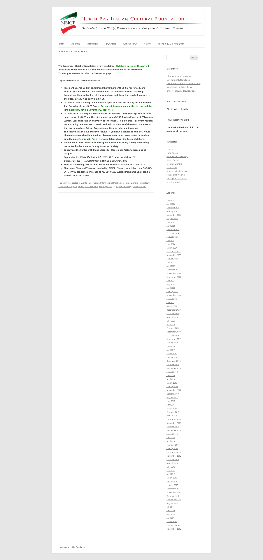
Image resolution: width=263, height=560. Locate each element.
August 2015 (172, 463)
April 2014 (171, 518)
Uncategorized (105, 186)
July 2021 (170, 302)
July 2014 (170, 507)
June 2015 (171, 466)
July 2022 (170, 280)
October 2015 (173, 459)
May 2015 (171, 470)
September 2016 (174, 430)
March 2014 (172, 521)
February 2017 (173, 412)
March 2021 (172, 306)
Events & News (130, 44)
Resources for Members (177, 171)
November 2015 (174, 455)
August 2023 (172, 258)
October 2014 (173, 496)
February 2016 (173, 444)
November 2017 (174, 390)
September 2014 (174, 499)
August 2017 (172, 397)
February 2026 (173, 207)
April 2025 (171, 225)
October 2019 (173, 335)
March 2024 (172, 247)
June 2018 (171, 375)
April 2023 (171, 266)
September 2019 (174, 339)
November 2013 (174, 528)
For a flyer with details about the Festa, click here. (118, 138)
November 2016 (174, 423)
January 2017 (172, 415)
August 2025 (172, 218)
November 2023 (174, 255)
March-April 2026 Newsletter (179, 87)
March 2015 (172, 477)
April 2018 (171, 379)
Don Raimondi (139, 186)
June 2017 (171, 401)
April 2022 (171, 288)
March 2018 (172, 382)
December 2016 (174, 419)
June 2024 (171, 244)
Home (61, 44)
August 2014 (172, 503)
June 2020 (171, 320)
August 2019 (172, 342)
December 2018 (174, 361)
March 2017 (172, 408)
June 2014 (171, 510)
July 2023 (170, 262)
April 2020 (171, 324)
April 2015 (171, 474)
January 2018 (172, 386)
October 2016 (173, 426)
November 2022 (174, 273)
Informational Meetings (111, 182)
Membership (92, 44)
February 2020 (173, 328)
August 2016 (172, 434)
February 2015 (173, 481)
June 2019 (171, 346)
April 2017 (171, 404)
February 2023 (173, 269)
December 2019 (174, 331)
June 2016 (171, 437)
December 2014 (174, 488)
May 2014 (171, 514)
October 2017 (173, 393)
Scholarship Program (67, 186)
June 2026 (171, 200)
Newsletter (110, 44)
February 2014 (173, 525)
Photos (147, 44)
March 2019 (172, 353)
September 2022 (174, 277)
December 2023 (174, 251)
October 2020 (173, 313)
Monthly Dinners (130, 182)
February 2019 (173, 357)
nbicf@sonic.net (81, 138)
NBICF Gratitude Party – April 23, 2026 (183, 83)
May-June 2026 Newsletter (178, 79)
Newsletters (144, 182)
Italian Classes (173, 160)
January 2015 (172, 485)
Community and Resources (171, 44)
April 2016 (171, 441)
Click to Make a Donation (178, 109)
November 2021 (174, 295)
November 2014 (174, 492)
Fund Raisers (93, 182)
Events (84, 182)
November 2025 (174, 215)
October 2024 (173, 233)
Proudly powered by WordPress (71, 547)
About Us (75, 44)
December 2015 (174, 452)
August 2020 (172, 317)
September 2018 (174, 368)
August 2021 (172, 298)
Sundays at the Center (88, 186)
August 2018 (172, 371)
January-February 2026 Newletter (181, 90)
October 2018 (173, 364)
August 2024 (172, 236)
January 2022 (172, 291)
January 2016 (172, 448)
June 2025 (171, 222)
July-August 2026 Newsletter (179, 76)
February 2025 (173, 229)
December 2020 (174, 309)
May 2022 (171, 284)
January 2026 (172, 211)
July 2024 (170, 240)
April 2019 (171, 350)
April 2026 (171, 204)
